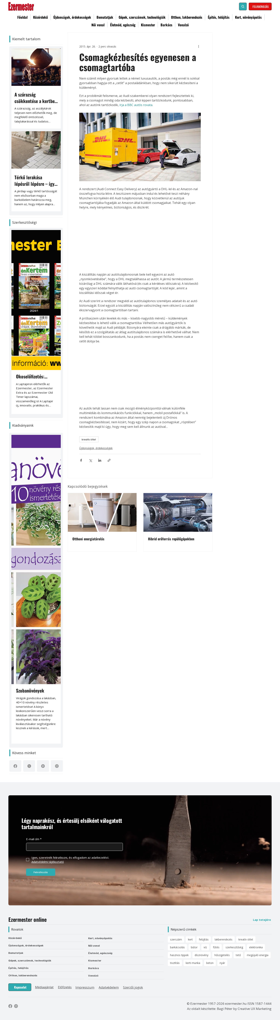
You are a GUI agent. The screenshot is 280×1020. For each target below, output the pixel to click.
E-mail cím (34, 839)
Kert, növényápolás (100, 938)
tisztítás (175, 963)
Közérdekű (15, 938)
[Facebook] (15, 766)
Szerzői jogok (133, 987)
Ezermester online (27, 919)
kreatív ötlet (89, 439)
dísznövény (201, 955)
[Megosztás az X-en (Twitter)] (90, 460)
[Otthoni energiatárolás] (102, 512)
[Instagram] (57, 766)
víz (205, 947)
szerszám (176, 939)
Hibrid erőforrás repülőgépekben (171, 538)
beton (210, 963)
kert (190, 939)
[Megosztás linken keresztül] (109, 460)
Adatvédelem (109, 987)
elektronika (256, 947)
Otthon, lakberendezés (22, 975)
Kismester (94, 960)
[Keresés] (243, 6)
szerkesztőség (234, 947)
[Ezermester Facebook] (10, 1006)
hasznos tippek (179, 955)
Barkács (93, 968)
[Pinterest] (43, 766)
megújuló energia (257, 955)
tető (238, 955)
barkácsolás (177, 947)
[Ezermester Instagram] (16, 1006)
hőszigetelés (222, 955)
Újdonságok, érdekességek (96, 448)
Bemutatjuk (15, 952)
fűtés (216, 947)
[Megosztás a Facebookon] (81, 460)
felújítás (204, 939)
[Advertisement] (140, 241)
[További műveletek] (198, 46)
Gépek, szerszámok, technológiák (29, 960)
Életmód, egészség (100, 953)
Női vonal (94, 945)
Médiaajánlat (44, 987)
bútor (194, 947)
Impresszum (84, 987)
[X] (29, 766)
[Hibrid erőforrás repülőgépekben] (177, 512)
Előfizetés (65, 987)
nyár (222, 963)
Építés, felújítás (18, 967)
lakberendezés (223, 939)
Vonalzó (93, 975)
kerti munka (193, 963)
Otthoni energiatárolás (88, 538)
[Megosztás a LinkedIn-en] (100, 460)
